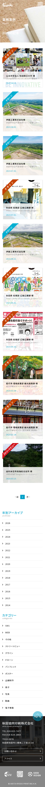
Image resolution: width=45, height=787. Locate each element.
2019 (7, 570)
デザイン (9, 653)
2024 (7, 536)
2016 (7, 591)
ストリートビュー (12, 646)
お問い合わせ (10, 751)
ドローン (9, 659)
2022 (7, 550)
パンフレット (10, 666)
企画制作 (9, 680)
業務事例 (9, 19)
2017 (7, 584)
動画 (7, 700)
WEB (7, 632)
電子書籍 (9, 707)
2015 (7, 598)
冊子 (7, 687)
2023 (7, 543)
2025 (7, 529)
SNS (7, 625)
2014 (7, 605)
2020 (7, 564)
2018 (7, 577)
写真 (7, 694)
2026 (7, 523)
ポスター (9, 673)
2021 (7, 557)
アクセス (8, 758)
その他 (8, 639)
